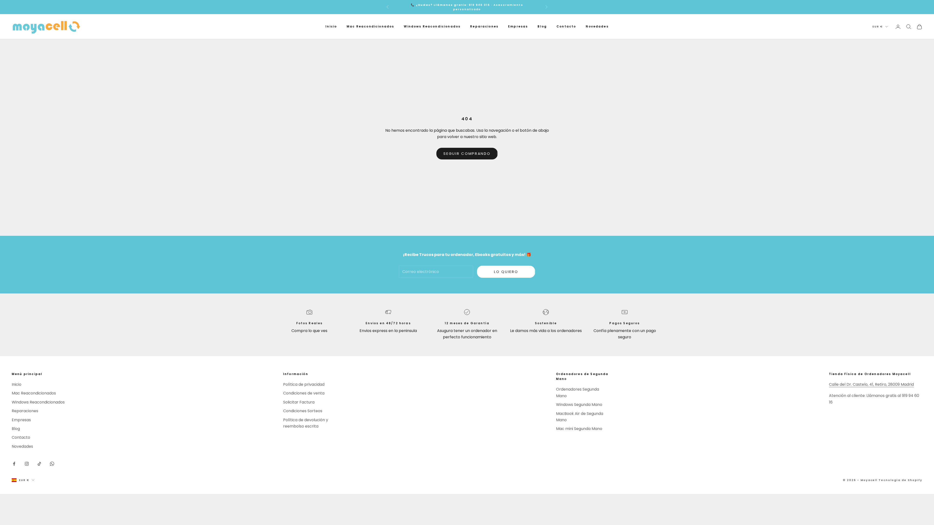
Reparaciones (484, 26)
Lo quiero (506, 271)
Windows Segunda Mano (579, 404)
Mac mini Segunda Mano (579, 428)
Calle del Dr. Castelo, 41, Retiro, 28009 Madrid (871, 384)
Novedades (597, 26)
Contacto (566, 26)
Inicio (331, 26)
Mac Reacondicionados (370, 26)
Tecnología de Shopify (900, 480)
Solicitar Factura (298, 402)
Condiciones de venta (303, 393)
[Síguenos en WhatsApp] (52, 463)
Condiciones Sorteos (302, 411)
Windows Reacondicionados (432, 26)
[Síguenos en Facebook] (14, 463)
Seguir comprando (466, 153)
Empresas (518, 26)
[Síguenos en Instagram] (26, 463)
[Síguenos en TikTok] (39, 463)
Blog (542, 26)
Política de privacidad (303, 384)
